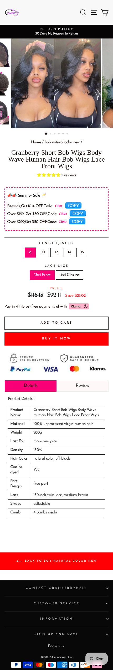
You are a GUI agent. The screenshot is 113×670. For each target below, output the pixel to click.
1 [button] (46, 134)
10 (43, 252)
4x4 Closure (69, 275)
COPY (73, 205)
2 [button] (51, 134)
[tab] (30, 386)
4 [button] (59, 134)
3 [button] (55, 134)
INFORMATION (56, 618)
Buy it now (56, 338)
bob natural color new (62, 142)
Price (57, 288)
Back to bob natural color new (60, 560)
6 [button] (67, 134)
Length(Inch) (56, 243)
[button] (49, 175)
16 (82, 252)
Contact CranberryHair (56, 588)
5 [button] (63, 134)
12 (56, 252)
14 (69, 252)
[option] (56, 31)
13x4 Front (42, 275)
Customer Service (56, 603)
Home (36, 142)
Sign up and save (56, 634)
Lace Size (57, 266)
